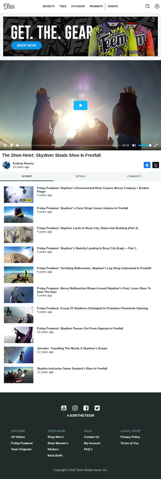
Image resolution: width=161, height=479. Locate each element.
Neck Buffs (55, 455)
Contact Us (91, 437)
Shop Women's (58, 443)
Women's (96, 6)
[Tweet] (156, 165)
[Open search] (148, 6)
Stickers (78, 6)
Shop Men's (56, 437)
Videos (113, 6)
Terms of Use (130, 443)
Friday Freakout (22, 443)
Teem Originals (21, 449)
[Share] (147, 165)
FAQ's (88, 449)
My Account (92, 443)
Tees (62, 6)
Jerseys (48, 6)
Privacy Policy (130, 437)
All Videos (18, 437)
